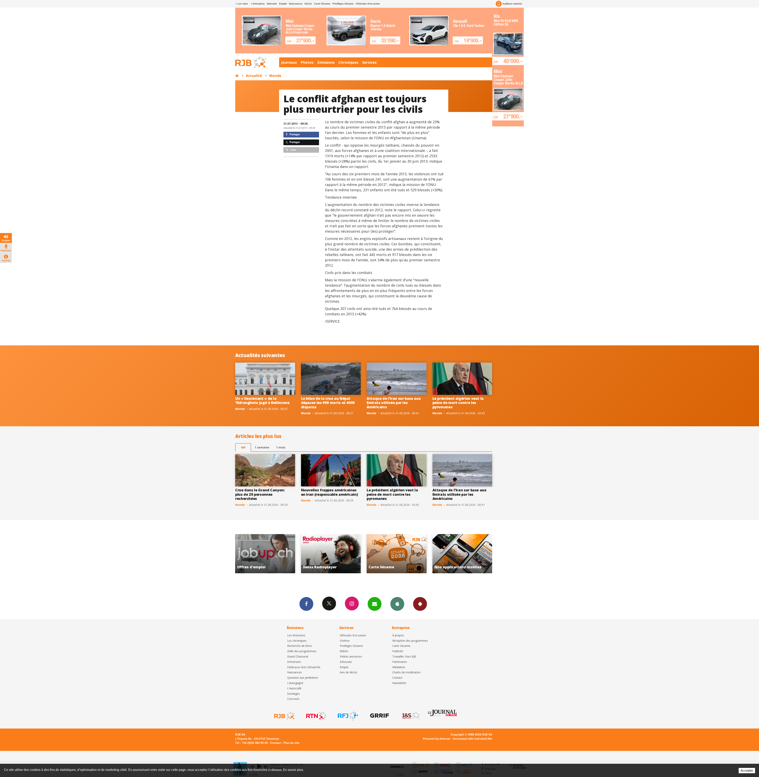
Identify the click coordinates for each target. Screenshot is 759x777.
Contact (397, 677)
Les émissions (296, 635)
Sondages (293, 694)
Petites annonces (351, 656)
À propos (398, 635)
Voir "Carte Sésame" (331, 553)
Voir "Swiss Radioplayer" (265, 553)
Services (369, 62)
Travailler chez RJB (404, 656)
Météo (344, 651)
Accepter (747, 770)
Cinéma (344, 640)
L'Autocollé (294, 688)
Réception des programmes (410, 640)
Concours (293, 699)
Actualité (254, 75)
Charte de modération (406, 672)
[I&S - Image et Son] (410, 716)
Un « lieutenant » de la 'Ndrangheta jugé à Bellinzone (262, 400)
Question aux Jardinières (302, 677)
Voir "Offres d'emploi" (462, 553)
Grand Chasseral (297, 656)
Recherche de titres (299, 646)
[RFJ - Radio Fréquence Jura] (347, 716)
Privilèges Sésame (343, 3)
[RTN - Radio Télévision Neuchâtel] (315, 716)
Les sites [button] (242, 3)
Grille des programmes (301, 651)
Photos (307, 62)
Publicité (397, 651)
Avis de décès (348, 672)
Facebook (306, 604)
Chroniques (348, 62)
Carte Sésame (322, 3)
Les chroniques (297, 640)
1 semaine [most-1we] (262, 447)
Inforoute (272, 3)
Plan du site (291, 742)
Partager (294, 134)
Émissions (326, 62)
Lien (293, 149)
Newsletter (399, 683)
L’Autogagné (295, 683)
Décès (308, 3)
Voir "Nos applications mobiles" (397, 553)
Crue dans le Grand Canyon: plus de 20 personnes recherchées (260, 494)
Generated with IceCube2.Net (472, 738)
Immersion (294, 662)
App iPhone (397, 604)
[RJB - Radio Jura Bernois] (284, 716)
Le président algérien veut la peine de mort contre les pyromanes (458, 402)
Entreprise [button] (258, 3)
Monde (275, 75)
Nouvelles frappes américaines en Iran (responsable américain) (329, 492)
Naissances (295, 3)
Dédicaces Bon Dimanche (303, 667)
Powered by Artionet (436, 738)
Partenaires (399, 662)
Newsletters (374, 604)
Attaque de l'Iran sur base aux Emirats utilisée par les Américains (394, 402)
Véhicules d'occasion (368, 3)
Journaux (289, 62)
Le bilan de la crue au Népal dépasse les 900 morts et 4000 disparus (328, 402)
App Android (420, 604)
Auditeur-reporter (512, 3)
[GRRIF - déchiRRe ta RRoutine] (379, 716)
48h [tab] (243, 447)
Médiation (398, 667)
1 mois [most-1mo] (280, 447)
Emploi (283, 3)
